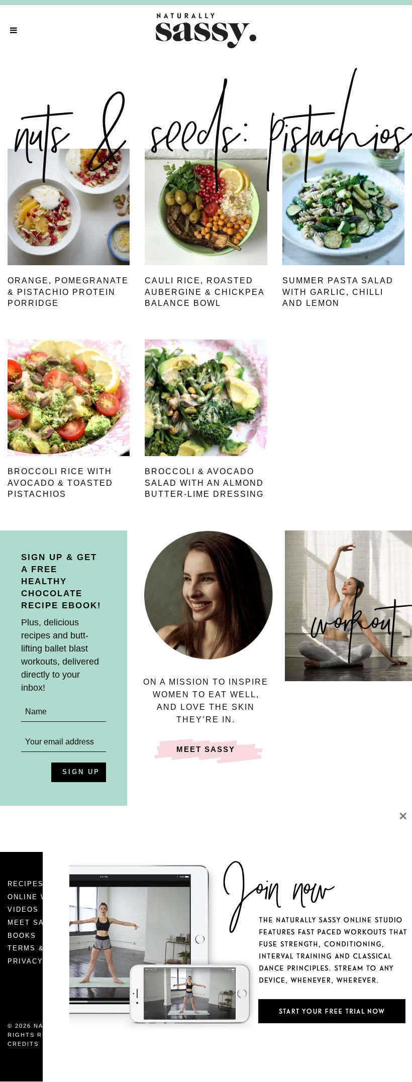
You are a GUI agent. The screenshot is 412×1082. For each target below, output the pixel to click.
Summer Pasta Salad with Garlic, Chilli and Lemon (337, 291)
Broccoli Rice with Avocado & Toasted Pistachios (60, 482)
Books (22, 935)
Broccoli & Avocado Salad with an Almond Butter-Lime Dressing (204, 482)
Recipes (26, 884)
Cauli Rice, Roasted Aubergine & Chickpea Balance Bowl (204, 291)
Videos (23, 909)
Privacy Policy (42, 961)
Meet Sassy (205, 749)
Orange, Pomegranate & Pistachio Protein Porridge (68, 291)
